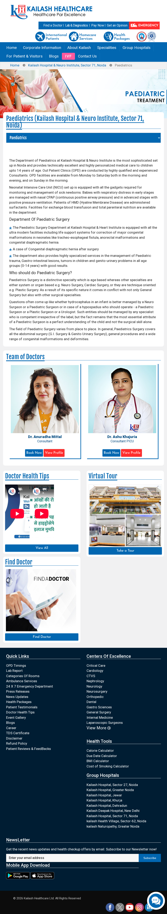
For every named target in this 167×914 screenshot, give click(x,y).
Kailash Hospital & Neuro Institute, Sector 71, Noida (67, 65)
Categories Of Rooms (23, 676)
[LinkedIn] (149, 907)
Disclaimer (14, 738)
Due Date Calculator (102, 756)
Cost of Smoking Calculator (108, 766)
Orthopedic (95, 697)
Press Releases (18, 691)
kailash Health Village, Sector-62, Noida (116, 821)
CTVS (91, 676)
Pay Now (97, 25)
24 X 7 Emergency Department (29, 686)
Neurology (94, 686)
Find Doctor (42, 637)
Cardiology (95, 671)
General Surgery (99, 712)
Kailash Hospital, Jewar (104, 795)
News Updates (17, 697)
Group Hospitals (137, 47)
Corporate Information (42, 47)
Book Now (34, 453)
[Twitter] (119, 907)
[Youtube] (129, 907)
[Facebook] (110, 907)
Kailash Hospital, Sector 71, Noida (112, 816)
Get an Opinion (117, 25)
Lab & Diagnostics (76, 25)
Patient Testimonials (21, 707)
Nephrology (95, 681)
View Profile (54, 453)
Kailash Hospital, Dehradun (107, 806)
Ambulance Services (21, 681)
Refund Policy (16, 743)
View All (42, 548)
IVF (68, 56)
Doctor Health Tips (20, 712)
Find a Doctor (52, 25)
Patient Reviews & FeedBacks (28, 749)
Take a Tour (125, 550)
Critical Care (96, 665)
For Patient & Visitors (24, 56)
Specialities (106, 47)
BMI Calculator (98, 761)
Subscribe (149, 858)
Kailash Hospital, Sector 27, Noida (112, 785)
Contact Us (87, 56)
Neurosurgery (97, 691)
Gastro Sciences (99, 707)
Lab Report (14, 671)
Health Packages (19, 702)
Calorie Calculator (100, 750)
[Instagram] (139, 907)
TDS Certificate (17, 733)
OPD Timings (16, 665)
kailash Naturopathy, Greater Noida (113, 826)
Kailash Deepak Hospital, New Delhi (113, 811)
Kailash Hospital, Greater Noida (110, 790)
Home (11, 47)
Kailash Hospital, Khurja (104, 800)
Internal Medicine (100, 717)
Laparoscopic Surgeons (105, 723)
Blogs (54, 56)
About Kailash (79, 47)
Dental (91, 702)
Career (11, 728)
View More (97, 727)
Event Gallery (16, 717)
